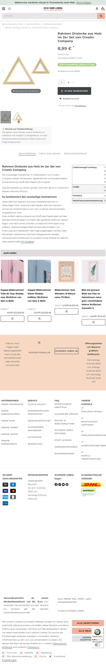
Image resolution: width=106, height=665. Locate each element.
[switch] (97, 644)
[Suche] (101, 16)
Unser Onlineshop (12, 404)
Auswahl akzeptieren (88, 638)
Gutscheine (35, 437)
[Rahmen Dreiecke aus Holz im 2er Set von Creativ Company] (7, 117)
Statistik (29, 653)
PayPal (42, 656)
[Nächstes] (49, 70)
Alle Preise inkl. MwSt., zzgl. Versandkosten (75, 600)
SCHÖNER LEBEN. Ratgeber (64, 432)
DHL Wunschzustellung (19, 656)
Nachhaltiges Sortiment (89, 423)
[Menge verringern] (73, 82)
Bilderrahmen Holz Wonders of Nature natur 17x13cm (65, 293)
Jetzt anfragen (83, 2)
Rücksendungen (64, 453)
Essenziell (12, 653)
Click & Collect (37, 404)
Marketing (46, 653)
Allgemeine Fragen (66, 414)
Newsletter (35, 444)
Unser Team (8, 421)
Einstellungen (9, 660)
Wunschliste (71, 99)
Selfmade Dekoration (53, 24)
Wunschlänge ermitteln (63, 405)
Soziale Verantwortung (91, 457)
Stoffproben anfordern (36, 429)
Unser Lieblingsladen (10, 412)
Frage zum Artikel (50, 153)
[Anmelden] (97, 9)
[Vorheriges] (3, 70)
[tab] (27, 154)
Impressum (33, 647)
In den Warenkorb (76, 91)
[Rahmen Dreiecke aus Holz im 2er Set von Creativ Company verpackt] (17, 117)
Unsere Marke (9, 427)
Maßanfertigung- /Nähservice (39, 412)
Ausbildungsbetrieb (93, 445)
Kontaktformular (39, 352)
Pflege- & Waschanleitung (65, 422)
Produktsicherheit (75, 153)
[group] (12, 271)
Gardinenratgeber (66, 447)
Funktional (59, 656)
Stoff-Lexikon (63, 440)
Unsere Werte (9, 434)
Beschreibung (27, 153)
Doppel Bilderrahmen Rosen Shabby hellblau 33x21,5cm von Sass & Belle (39, 295)
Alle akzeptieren (88, 623)
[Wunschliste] (9, 9)
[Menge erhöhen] (68, 82)
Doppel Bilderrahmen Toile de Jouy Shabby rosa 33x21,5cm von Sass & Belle (12, 295)
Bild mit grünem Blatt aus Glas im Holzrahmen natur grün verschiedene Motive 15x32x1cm (92, 299)
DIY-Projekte (27, 241)
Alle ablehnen (88, 631)
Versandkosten (80, 105)
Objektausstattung (39, 421)
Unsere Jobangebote (9, 442)
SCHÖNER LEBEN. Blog (66, 351)
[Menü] (101, 629)
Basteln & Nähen (33, 24)
